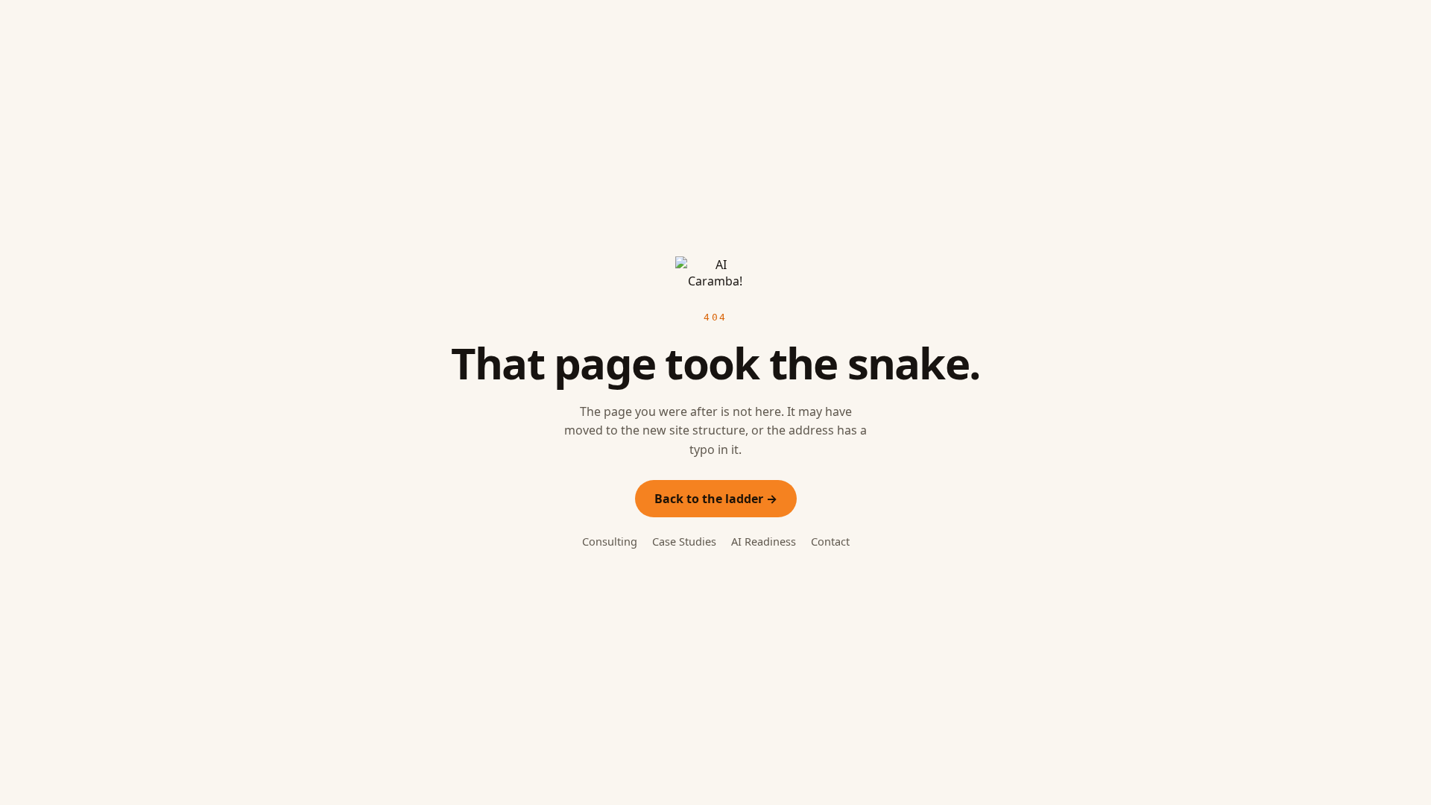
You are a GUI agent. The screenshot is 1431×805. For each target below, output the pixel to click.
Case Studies (684, 541)
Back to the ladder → (715, 498)
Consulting (609, 541)
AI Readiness (763, 541)
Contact (830, 541)
